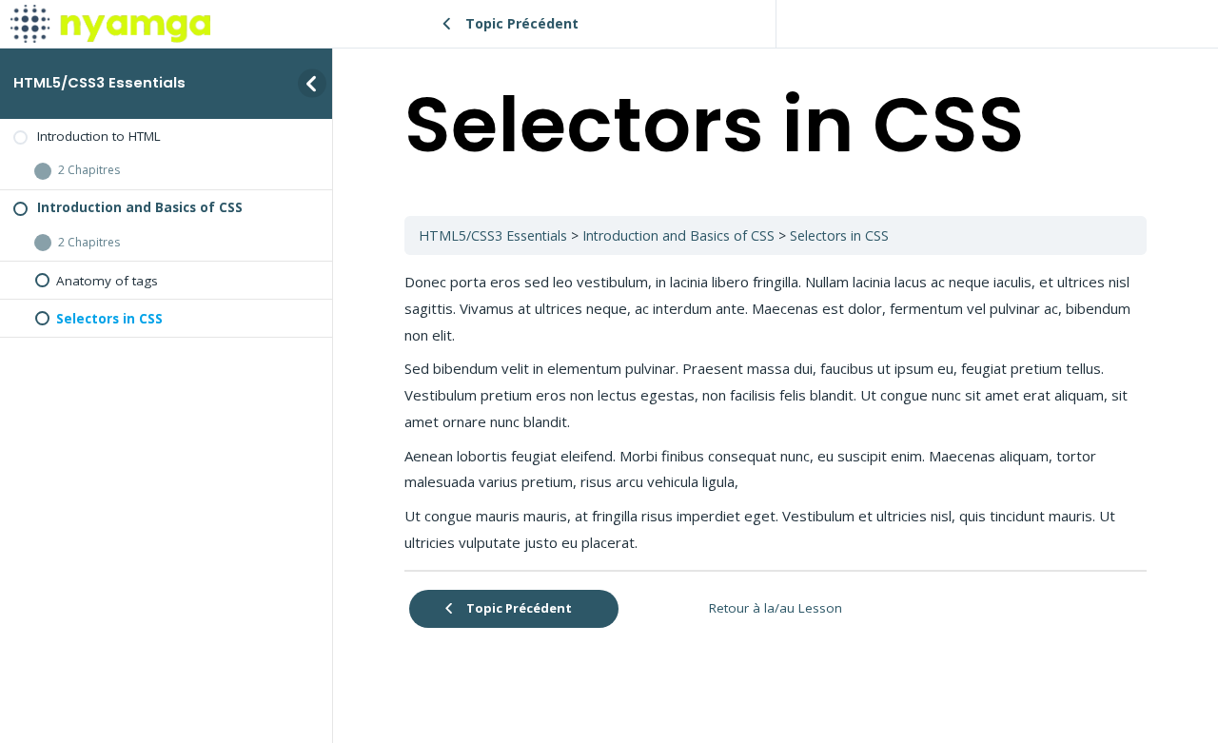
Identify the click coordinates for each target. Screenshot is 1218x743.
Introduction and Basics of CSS (678, 235)
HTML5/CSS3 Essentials (99, 82)
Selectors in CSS (839, 235)
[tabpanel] (775, 412)
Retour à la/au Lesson (775, 607)
